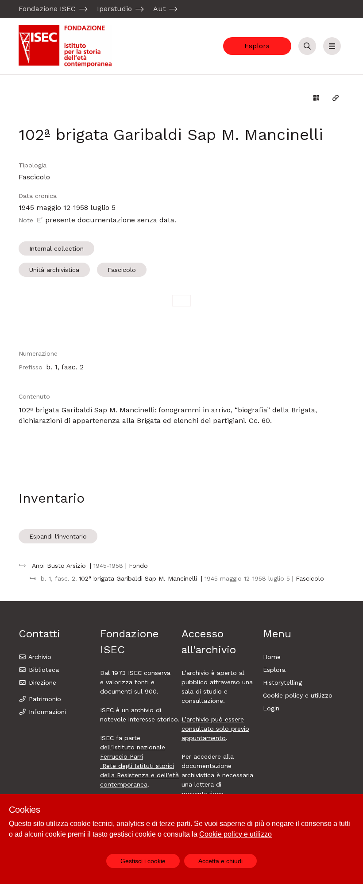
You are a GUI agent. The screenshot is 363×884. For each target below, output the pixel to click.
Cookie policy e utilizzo (297, 695)
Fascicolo (122, 269)
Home (272, 656)
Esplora (257, 46)
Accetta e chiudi (220, 861)
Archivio (39, 656)
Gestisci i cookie (143, 861)
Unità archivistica (54, 269)
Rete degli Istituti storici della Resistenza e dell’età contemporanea (139, 775)
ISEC (136, 672)
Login (271, 708)
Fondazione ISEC (47, 8)
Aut (159, 8)
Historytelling (282, 682)
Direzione (41, 682)
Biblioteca (43, 669)
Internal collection (56, 248)
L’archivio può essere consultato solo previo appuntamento (215, 728)
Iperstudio (114, 8)
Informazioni (46, 711)
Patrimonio (44, 698)
